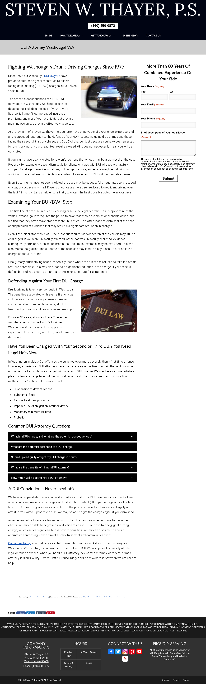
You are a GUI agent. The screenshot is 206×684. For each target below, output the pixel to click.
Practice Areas (70, 35)
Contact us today (19, 543)
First (143, 91)
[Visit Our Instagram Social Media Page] (125, 651)
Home (48, 35)
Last (172, 91)
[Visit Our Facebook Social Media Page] (111, 651)
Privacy (176, 680)
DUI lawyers (52, 76)
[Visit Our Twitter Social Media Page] (118, 651)
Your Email (152, 104)
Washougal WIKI (102, 597)
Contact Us (153, 35)
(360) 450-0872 (103, 26)
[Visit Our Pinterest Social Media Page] (132, 651)
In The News (130, 35)
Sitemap (165, 680)
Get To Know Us (101, 35)
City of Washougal (89, 597)
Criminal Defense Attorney (39, 597)
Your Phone (153, 118)
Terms (186, 680)
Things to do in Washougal (117, 597)
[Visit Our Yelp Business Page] (125, 659)
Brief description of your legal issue (163, 134)
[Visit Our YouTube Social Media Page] (139, 651)
